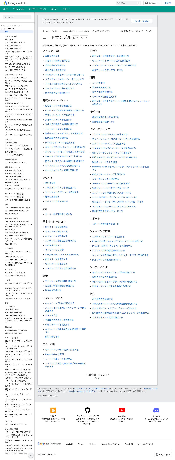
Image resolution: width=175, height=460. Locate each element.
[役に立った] (146, 31)
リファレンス (18, 9)
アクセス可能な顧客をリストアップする (63, 84)
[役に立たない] (150, 31)
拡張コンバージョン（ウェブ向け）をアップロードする (117, 202)
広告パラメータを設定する (57, 324)
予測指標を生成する (101, 87)
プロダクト (55, 31)
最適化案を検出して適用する (105, 117)
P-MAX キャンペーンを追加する (60, 142)
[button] (16, 25)
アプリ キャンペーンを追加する (59, 115)
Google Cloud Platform (111, 444)
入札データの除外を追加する (58, 119)
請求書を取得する (53, 290)
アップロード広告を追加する (58, 129)
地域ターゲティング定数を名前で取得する (111, 286)
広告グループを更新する (56, 259)
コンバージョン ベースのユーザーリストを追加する (116, 139)
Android (69, 444)
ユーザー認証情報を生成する (58, 214)
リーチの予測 (98, 83)
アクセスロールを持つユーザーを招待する (64, 74)
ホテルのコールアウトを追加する (60, 187)
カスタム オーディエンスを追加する (108, 144)
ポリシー (54, 9)
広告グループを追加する (56, 227)
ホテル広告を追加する (102, 299)
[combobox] (128, 3)
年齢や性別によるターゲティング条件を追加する (114, 282)
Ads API (23, 3)
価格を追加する (52, 197)
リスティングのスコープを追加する (108, 237)
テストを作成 (51, 315)
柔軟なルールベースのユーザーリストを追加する (114, 157)
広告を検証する (52, 337)
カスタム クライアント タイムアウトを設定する (114, 65)
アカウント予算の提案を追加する (60, 281)
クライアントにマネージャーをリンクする (64, 79)
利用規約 (41, 455)
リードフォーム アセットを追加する (62, 192)
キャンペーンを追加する (56, 231)
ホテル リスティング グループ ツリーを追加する (114, 308)
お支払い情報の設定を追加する (59, 286)
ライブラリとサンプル (37, 9)
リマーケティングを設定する (105, 179)
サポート (66, 9)
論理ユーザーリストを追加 (104, 162)
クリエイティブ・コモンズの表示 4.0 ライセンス (92, 389)
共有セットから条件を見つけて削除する (63, 156)
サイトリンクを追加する (56, 201)
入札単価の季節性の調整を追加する (61, 124)
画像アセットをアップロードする (107, 70)
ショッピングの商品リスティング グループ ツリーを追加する (120, 255)
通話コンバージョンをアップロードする (110, 188)
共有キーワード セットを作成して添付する (65, 152)
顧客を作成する (52, 56)
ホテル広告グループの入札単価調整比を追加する (114, 304)
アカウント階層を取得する (57, 61)
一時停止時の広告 (53, 245)
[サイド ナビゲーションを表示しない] (30, 455)
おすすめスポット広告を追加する (107, 317)
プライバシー (52, 455)
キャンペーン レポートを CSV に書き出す (111, 61)
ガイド (5, 9)
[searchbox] (17, 17)
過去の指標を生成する (102, 92)
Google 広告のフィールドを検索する (62, 254)
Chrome (81, 444)
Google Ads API (68, 31)
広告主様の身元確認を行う (57, 93)
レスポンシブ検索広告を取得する (60, 241)
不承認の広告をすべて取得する (59, 320)
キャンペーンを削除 (54, 250)
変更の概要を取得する (55, 70)
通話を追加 (50, 183)
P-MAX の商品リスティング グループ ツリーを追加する (117, 241)
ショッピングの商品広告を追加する (108, 250)
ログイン (168, 3)
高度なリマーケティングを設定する (108, 174)
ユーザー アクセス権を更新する (59, 88)
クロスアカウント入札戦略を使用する (62, 165)
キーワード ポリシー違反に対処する (62, 350)
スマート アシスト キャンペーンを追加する (65, 147)
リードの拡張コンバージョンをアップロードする (114, 197)
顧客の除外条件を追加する (104, 277)
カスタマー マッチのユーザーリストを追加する (114, 148)
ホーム (45, 31)
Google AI (129, 444)
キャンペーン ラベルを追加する (59, 303)
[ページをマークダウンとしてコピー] (82, 38)
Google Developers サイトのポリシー (83, 391)
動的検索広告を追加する (56, 138)
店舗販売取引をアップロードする (107, 211)
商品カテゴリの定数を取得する (106, 260)
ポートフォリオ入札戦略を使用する (61, 170)
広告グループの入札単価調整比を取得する (64, 161)
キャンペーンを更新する (56, 264)
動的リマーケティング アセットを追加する (112, 153)
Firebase (93, 444)
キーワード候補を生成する (104, 96)
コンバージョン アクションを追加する (109, 134)
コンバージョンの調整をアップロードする (111, 193)
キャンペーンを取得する (56, 236)
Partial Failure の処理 (54, 354)
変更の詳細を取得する (55, 65)
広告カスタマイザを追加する (58, 106)
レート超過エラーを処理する (58, 359)
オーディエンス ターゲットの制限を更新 (111, 183)
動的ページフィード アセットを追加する (64, 133)
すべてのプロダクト (146, 444)
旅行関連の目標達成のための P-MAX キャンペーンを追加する (120, 313)
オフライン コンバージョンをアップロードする (114, 206)
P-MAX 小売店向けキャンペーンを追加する (112, 246)
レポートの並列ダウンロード (105, 224)
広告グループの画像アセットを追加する (110, 56)
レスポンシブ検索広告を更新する (60, 268)
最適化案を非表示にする (103, 122)
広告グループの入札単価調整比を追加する (64, 110)
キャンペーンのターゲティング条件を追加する (113, 272)
